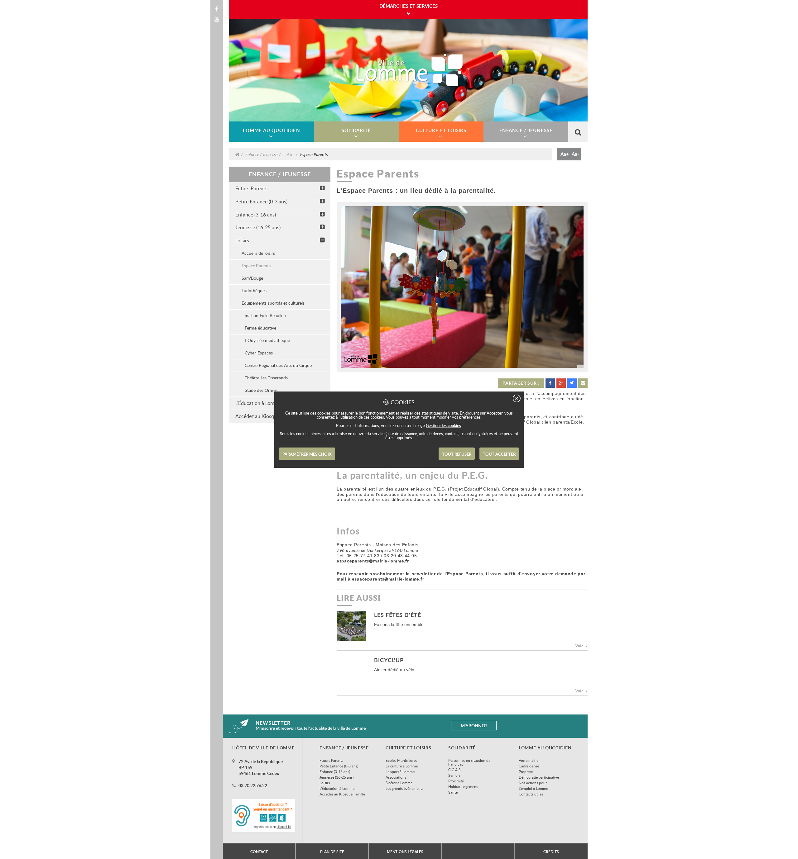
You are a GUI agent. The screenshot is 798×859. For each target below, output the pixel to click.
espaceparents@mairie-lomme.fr (373, 560)
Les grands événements (404, 788)
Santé (453, 792)
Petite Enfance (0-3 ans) (261, 201)
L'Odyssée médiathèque (267, 340)
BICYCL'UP (389, 660)
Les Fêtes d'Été (397, 615)
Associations (396, 777)
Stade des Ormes (261, 390)
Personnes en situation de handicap (469, 762)
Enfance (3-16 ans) (255, 214)
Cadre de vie (529, 765)
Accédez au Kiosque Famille (342, 793)
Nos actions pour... (534, 782)
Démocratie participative (539, 777)
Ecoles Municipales (401, 760)
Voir (579, 645)
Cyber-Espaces (259, 353)
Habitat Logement (463, 786)
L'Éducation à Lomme (337, 788)
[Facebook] (216, 9)
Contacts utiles (531, 793)
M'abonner (474, 725)
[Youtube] (216, 19)
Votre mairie (528, 760)
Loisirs (288, 154)
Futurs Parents (251, 188)
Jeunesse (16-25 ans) (258, 227)
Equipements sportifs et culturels (273, 303)
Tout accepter (499, 454)
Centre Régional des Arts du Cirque (278, 365)
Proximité (456, 780)
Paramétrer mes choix (307, 454)
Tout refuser (456, 454)
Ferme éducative (260, 328)
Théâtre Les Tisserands (266, 378)
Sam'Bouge (252, 278)
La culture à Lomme (402, 765)
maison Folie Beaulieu (265, 315)
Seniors (454, 775)
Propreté (526, 771)
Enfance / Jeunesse (261, 154)
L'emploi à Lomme (533, 788)
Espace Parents (256, 265)
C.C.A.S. (455, 769)
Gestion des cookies (443, 425)
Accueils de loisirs (258, 253)
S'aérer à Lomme (399, 782)
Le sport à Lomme (400, 771)
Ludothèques (254, 290)
